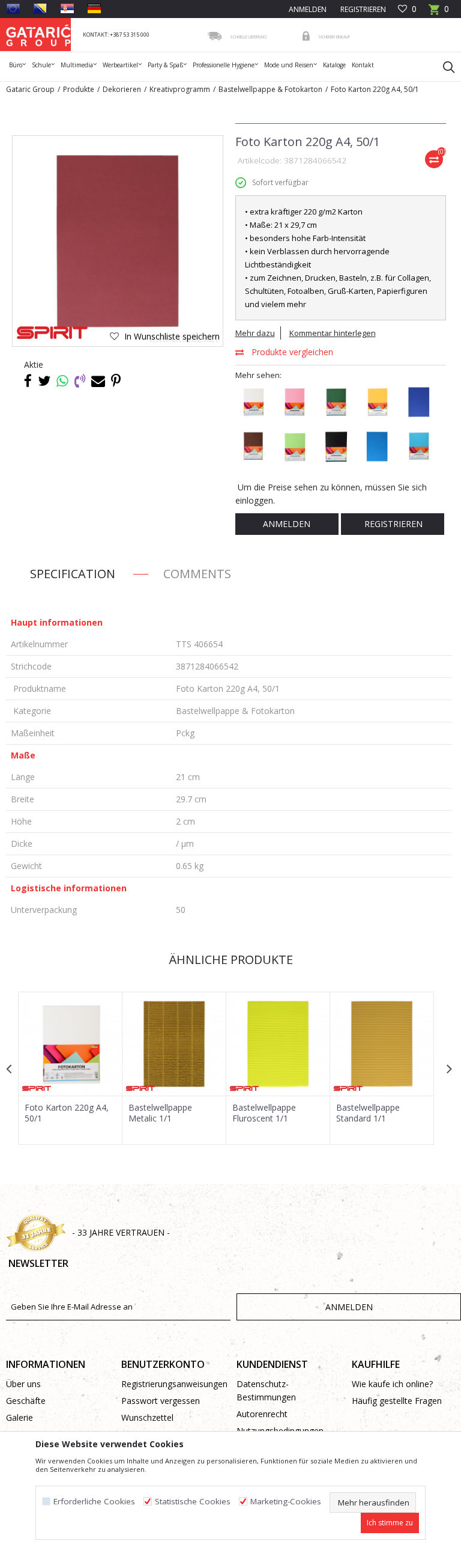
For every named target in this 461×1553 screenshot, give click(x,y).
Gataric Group (30, 89)
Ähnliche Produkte (229, 959)
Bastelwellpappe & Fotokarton (270, 89)
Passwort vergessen (160, 1400)
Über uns (23, 1384)
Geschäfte (26, 1400)
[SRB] (67, 8)
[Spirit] (52, 332)
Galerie (19, 1417)
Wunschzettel (147, 1417)
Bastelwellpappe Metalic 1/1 (160, 1113)
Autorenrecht (262, 1414)
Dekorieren (122, 89)
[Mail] (98, 380)
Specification (72, 574)
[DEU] (94, 8)
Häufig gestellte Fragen (397, 1400)
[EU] (13, 8)
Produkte (78, 89)
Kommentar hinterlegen (332, 333)
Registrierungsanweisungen (172, 1384)
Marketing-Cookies (285, 1501)
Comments (197, 574)
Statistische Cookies (192, 1501)
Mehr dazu (255, 333)
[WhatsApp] (62, 380)
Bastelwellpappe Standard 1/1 (368, 1113)
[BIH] (40, 8)
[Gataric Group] (38, 34)
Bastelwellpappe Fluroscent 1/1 (264, 1113)
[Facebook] (28, 380)
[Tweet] (44, 380)
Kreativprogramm (179, 89)
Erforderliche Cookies (94, 1501)
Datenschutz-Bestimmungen (266, 1390)
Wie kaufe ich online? (392, 1384)
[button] (443, 66)
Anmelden (286, 523)
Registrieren (362, 9)
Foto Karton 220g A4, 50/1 (67, 1113)
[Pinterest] (116, 380)
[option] (70, 1068)
